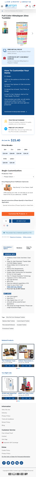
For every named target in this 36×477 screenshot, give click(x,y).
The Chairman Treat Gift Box (10, 361)
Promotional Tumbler (8, 328)
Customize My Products (17, 214)
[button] (11, 33)
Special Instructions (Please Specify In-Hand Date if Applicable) (17, 201)
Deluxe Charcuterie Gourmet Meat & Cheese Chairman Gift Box (26, 361)
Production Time (7, 173)
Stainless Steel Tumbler (8, 321)
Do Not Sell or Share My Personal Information (16, 457)
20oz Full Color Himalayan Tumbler (15, 317)
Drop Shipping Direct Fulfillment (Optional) (15, 182)
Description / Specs (7, 247)
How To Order (29, 247)
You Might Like (7, 373)
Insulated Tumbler (21, 325)
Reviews (19, 248)
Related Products (7, 340)
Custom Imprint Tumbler (23, 321)
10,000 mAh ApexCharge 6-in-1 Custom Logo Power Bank (10, 393)
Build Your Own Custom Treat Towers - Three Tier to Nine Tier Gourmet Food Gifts (26, 393)
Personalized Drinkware (8, 325)
